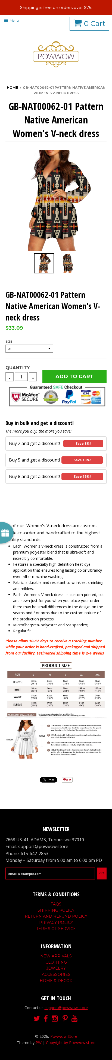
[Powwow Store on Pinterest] (65, 1019)
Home (12, 88)
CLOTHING (56, 962)
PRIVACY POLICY (56, 922)
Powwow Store (63, 1036)
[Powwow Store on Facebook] (46, 1019)
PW (39, 1042)
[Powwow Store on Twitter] (36, 1019)
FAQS (56, 904)
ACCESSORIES (56, 974)
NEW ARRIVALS (56, 956)
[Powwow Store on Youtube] (75, 1019)
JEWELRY (56, 968)
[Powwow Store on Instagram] (55, 1019)
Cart (94, 23)
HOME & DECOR (56, 980)
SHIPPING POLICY (56, 910)
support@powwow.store (66, 1007)
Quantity (17, 367)
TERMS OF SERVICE (56, 928)
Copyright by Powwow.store (70, 1042)
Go (101, 873)
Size (8, 341)
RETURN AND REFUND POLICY (56, 916)
